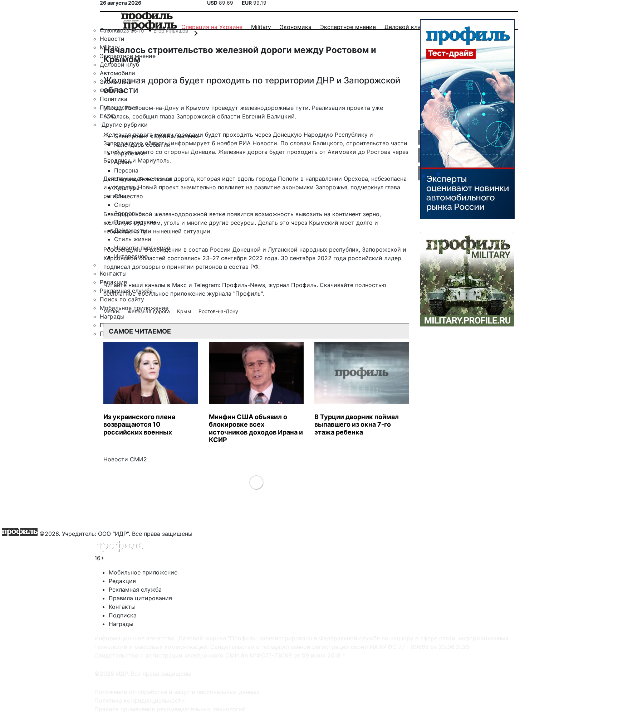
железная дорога (149, 311)
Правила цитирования (140, 598)
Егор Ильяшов (170, 30)
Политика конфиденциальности (139, 700)
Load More (256, 482)
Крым (185, 311)
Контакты (122, 606)
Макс (179, 284)
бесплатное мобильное (135, 293)
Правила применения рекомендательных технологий (170, 709)
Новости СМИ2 (125, 459)
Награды (121, 623)
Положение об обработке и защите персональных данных (177, 691)
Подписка (123, 615)
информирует (190, 143)
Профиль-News (243, 284)
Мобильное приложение (143, 572)
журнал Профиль (292, 284)
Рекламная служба (135, 589)
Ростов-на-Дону (218, 311)
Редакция (122, 580)
